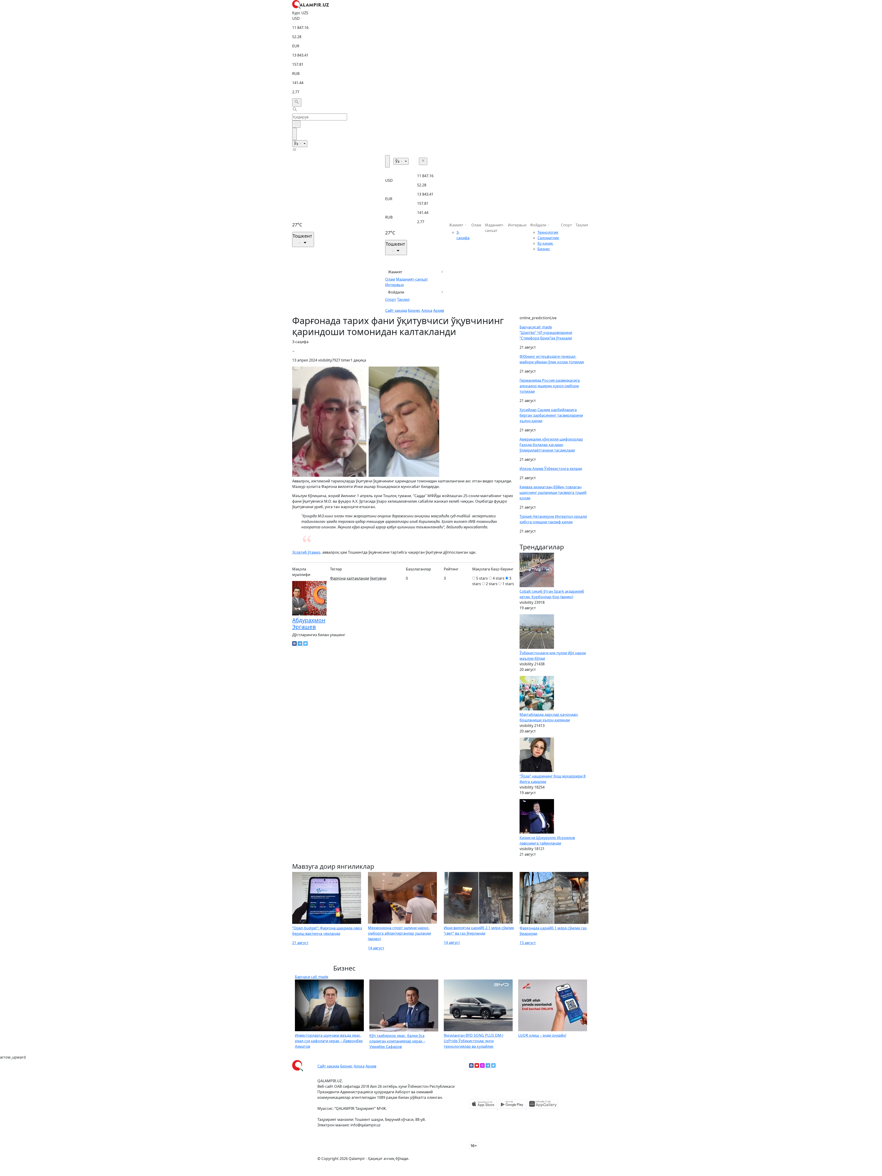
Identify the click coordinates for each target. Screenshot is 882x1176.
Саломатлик (548, 237)
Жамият (395, 272)
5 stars (482, 578)
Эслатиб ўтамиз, (306, 552)
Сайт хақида (396, 310)
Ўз (296, 143)
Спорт (390, 299)
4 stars (498, 578)
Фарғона (338, 578)
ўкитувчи (378, 578)
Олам (390, 279)
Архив (438, 310)
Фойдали (396, 292)
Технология (547, 232)
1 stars (508, 583)
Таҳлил (403, 299)
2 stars (492, 583)
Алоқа (426, 310)
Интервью (394, 284)
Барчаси (536, 327)
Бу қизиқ (545, 243)
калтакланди (358, 578)
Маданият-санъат (412, 279)
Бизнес (414, 310)
